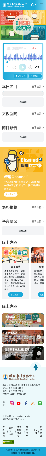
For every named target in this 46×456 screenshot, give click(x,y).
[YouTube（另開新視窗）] (19, 403)
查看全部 (37, 86)
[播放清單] (36, 5)
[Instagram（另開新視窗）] (12, 403)
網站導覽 (41, 431)
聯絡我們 (4, 431)
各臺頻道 (34, 76)
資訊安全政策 (11, 431)
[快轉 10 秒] (30, 67)
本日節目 (19, 76)
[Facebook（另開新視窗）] (26, 403)
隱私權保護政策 (19, 431)
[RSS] (33, 403)
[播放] (22, 67)
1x (8, 67)
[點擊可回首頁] (13, 5)
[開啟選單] (41, 5)
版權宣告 (27, 431)
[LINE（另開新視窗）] (40, 403)
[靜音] (37, 67)
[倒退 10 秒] (14, 67)
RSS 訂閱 (35, 431)
